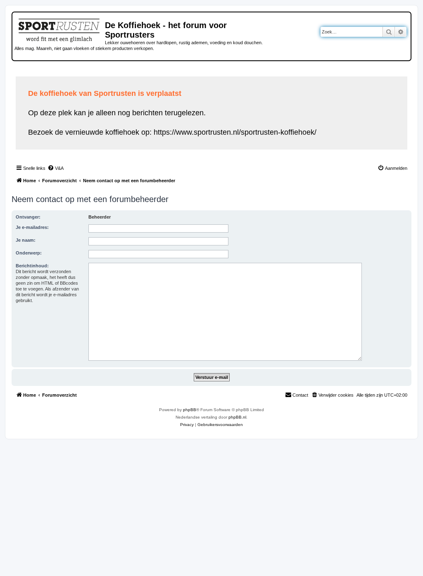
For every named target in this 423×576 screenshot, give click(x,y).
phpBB (189, 409)
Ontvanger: (28, 216)
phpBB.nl (237, 417)
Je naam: (26, 240)
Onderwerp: (29, 252)
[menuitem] (56, 168)
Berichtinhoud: (32, 265)
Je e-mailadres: (32, 227)
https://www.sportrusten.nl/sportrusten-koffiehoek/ (235, 132)
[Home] (59, 28)
